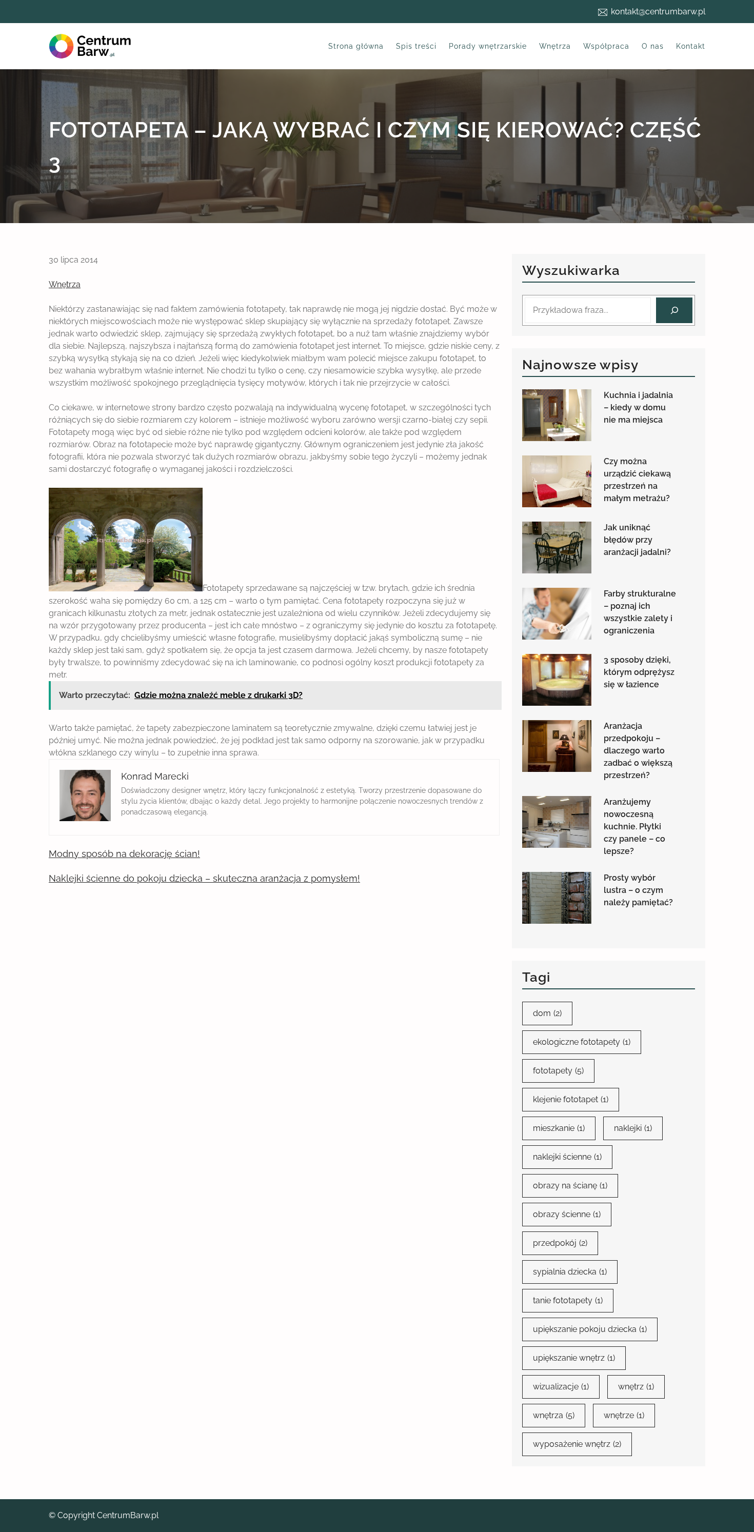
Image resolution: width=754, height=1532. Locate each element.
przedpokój (560, 1243)
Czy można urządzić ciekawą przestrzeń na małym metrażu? (637, 479)
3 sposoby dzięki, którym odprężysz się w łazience (639, 672)
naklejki (633, 1128)
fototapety (558, 1071)
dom (547, 1013)
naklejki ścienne (567, 1157)
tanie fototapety (568, 1300)
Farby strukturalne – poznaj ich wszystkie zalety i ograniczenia (640, 612)
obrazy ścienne (567, 1214)
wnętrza (553, 1415)
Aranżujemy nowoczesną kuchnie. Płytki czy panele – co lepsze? (634, 826)
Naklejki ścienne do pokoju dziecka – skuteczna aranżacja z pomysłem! (204, 878)
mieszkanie (559, 1128)
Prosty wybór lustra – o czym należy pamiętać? (638, 890)
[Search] (674, 310)
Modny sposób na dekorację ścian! (124, 853)
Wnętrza (65, 284)
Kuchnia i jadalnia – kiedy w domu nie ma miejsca (638, 407)
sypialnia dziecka (570, 1272)
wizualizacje (561, 1386)
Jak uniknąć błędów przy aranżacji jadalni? (637, 540)
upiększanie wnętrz (574, 1358)
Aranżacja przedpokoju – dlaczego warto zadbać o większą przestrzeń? (638, 750)
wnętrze (624, 1415)
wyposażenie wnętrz (577, 1444)
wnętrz (636, 1386)
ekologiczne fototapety (581, 1042)
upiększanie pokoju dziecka (590, 1329)
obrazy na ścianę (570, 1185)
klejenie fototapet (570, 1099)
